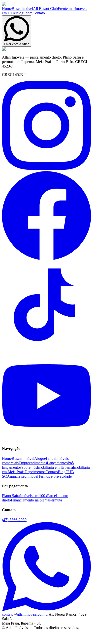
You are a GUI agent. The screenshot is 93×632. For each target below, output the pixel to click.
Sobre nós (29, 467)
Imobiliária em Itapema (55, 467)
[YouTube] (46, 439)
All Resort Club (45, 8)
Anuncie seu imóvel (22, 476)
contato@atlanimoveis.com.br (25, 614)
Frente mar (66, 8)
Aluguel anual (45, 458)
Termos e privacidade (55, 476)
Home (7, 8)
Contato (38, 13)
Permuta (55, 500)
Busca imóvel (22, 8)
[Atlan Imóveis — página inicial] (15, 4)
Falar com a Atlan (16, 44)
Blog (19, 13)
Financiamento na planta (30, 500)
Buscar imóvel (23, 458)
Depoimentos (35, 472)
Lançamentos (57, 463)
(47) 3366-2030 (14, 520)
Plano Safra (11, 496)
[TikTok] (46, 349)
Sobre (27, 13)
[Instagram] (46, 168)
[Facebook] (46, 259)
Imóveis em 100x (33, 496)
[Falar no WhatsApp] (46, 610)
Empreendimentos (33, 463)
